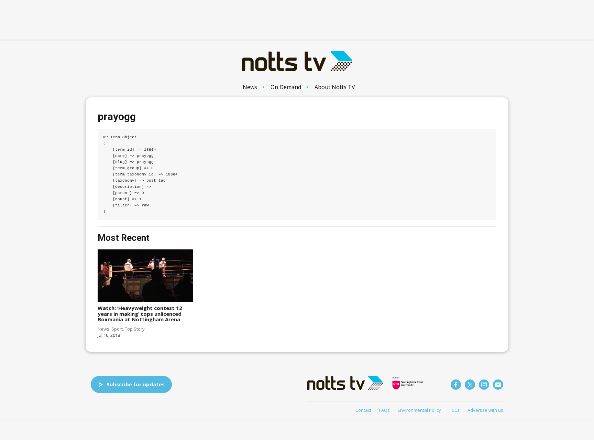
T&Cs (454, 410)
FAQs (384, 410)
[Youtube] (498, 384)
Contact (363, 410)
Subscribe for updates (136, 384)
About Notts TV (335, 87)
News (250, 87)
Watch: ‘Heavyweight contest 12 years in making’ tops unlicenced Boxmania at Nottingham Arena (140, 313)
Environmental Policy (419, 410)
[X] (470, 384)
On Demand (286, 87)
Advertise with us (485, 410)
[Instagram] (484, 384)
